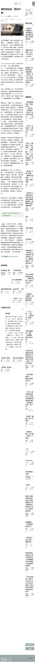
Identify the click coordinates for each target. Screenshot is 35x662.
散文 (2, 16)
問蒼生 (30, 12)
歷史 (26, 85)
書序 (2, 369)
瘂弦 (20, 19)
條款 (10, 661)
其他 (2, 291)
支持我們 (3, 661)
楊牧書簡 (11, 19)
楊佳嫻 (9, 16)
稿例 (10, 658)
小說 (26, 230)
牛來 (26, 12)
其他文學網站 (5, 660)
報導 (14, 272)
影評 (26, 41)
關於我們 (3, 658)
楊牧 (16, 19)
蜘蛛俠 (27, 14)
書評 (14, 291)
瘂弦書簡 (5, 19)
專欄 (26, 440)
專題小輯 (3, 272)
